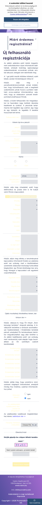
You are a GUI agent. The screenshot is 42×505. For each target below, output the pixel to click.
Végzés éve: (15, 286)
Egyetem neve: (14, 278)
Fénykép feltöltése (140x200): (13, 424)
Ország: (17, 201)
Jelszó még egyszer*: (16, 132)
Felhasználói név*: (13, 117)
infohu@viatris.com (23, 490)
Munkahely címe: (13, 305)
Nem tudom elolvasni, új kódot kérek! (21, 450)
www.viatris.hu (21, 485)
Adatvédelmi (13, 494)
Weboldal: (16, 253)
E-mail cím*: (15, 245)
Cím (7, 197)
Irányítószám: (15, 214)
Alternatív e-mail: (13, 249)
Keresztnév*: (15, 152)
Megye (17, 205)
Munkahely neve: (13, 297)
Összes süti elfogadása (21, 20)
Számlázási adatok (29, 197)
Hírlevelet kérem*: (16, 396)
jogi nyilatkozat (27, 494)
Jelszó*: (17, 127)
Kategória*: (16, 176)
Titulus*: (12, 141)
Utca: (18, 218)
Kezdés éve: (15, 282)
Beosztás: (16, 301)
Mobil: (17, 241)
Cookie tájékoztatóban (18, 14)
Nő (15, 166)
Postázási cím (15, 197)
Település (16, 209)
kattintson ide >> (19, 416)
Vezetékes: (16, 236)
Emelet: (17, 226)
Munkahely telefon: (13, 309)
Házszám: (16, 222)
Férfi (26, 166)
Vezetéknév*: (15, 147)
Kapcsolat (21, 496)
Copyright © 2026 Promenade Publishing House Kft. (21, 502)
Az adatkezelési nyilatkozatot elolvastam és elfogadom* (13, 407)
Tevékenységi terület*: (15, 349)
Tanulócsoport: (14, 291)
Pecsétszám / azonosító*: (15, 181)
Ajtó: (18, 230)
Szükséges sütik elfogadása (21, 25)
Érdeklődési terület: (12, 355)
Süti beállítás (34, 503)
